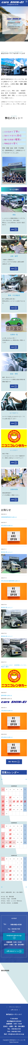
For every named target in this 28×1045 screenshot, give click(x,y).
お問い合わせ (14, 1010)
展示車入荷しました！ (7, 552)
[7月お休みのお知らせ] (14, 729)
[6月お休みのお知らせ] (14, 756)
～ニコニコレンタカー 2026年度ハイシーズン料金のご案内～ (14, 665)
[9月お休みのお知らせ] (14, 544)
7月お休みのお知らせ (7, 710)
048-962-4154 (16, 924)
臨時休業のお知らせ (6, 695)
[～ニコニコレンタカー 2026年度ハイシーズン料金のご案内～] (14, 687)
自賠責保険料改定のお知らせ (9, 517)
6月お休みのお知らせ (7, 737)
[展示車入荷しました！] (14, 573)
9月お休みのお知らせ (7, 525)
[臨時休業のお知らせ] (14, 702)
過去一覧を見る (12, 761)
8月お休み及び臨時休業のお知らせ (10, 581)
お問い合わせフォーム (13, 951)
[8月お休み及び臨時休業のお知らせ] (14, 599)
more (12, 229)
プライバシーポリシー (15, 1007)
